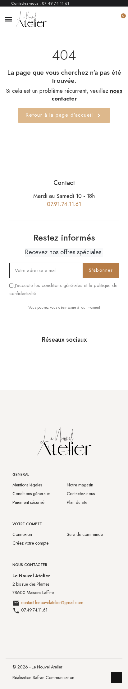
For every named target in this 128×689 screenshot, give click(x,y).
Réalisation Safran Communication (43, 677)
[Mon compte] (109, 19)
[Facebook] (56, 354)
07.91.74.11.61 (64, 204)
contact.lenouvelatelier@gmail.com (52, 602)
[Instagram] (71, 354)
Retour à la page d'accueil (64, 115)
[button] (8, 19)
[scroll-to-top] (116, 677)
